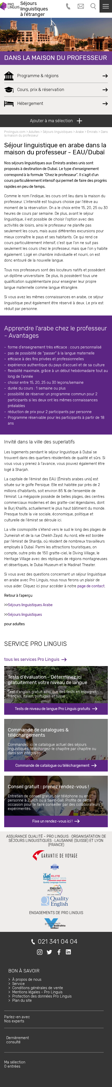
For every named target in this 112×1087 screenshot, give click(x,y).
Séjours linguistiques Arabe (30, 605)
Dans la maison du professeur (55, 57)
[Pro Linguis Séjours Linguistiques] (10, 9)
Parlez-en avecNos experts (17, 1019)
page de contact (90, 586)
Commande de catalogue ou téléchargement (52, 765)
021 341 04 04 (57, 941)
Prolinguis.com (15, 132)
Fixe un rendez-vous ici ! (52, 821)
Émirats (92, 132)
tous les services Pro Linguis (31, 659)
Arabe (80, 132)
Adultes (34, 132)
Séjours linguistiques (57, 132)
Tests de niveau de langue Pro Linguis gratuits (52, 709)
